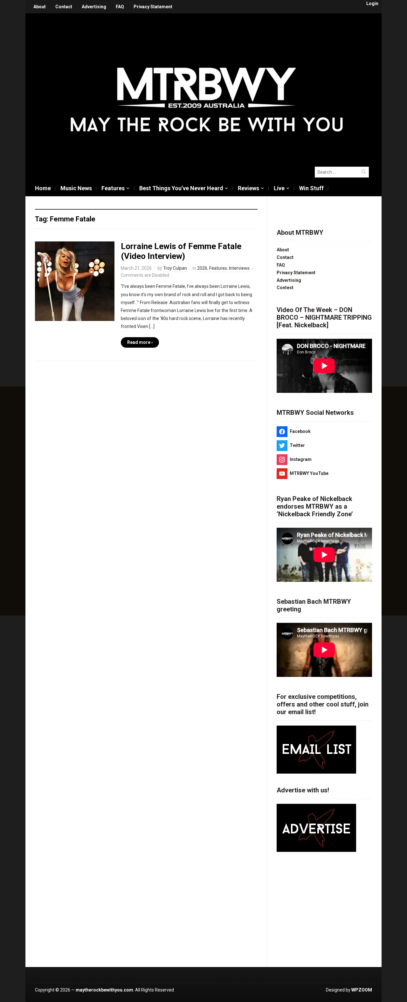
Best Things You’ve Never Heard (181, 188)
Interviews (239, 268)
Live (279, 188)
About (39, 6)
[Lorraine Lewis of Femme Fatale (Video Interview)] (74, 280)
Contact (63, 6)
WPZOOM (361, 989)
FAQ (120, 6)
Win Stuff (311, 188)
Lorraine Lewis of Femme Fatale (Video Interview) (181, 251)
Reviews (248, 188)
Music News (76, 188)
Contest (285, 287)
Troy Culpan (175, 268)
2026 (202, 268)
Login (372, 3)
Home (43, 188)
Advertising (94, 6)
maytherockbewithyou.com (104, 989)
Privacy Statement (153, 6)
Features (113, 188)
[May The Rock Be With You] (207, 86)
